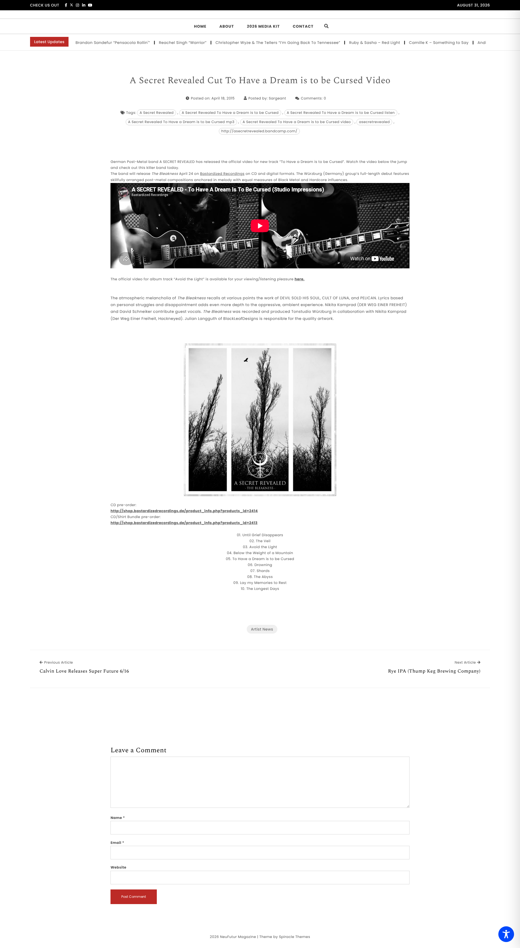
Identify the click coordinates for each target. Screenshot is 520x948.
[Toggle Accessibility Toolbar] (506, 934)
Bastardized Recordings (222, 173)
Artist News (262, 629)
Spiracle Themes (294, 936)
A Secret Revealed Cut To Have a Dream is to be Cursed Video (260, 80)
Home (200, 26)
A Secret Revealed (156, 112)
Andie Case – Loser (479, 42)
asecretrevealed (374, 121)
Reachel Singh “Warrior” (165, 42)
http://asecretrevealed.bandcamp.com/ (259, 131)
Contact (303, 26)
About (226, 26)
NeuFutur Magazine (238, 936)
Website (118, 867)
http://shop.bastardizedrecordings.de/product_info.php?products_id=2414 (184, 510)
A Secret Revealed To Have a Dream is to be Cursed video (297, 121)
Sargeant (277, 98)
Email (117, 842)
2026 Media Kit (263, 26)
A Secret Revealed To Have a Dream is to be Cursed (230, 112)
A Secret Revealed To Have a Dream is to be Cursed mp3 (181, 121)
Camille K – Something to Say (421, 42)
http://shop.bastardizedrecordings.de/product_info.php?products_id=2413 (184, 522)
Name (117, 817)
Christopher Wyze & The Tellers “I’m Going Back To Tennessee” (260, 42)
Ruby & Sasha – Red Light (357, 42)
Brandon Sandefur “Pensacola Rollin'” (95, 42)
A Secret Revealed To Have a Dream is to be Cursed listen (341, 112)
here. (300, 279)
